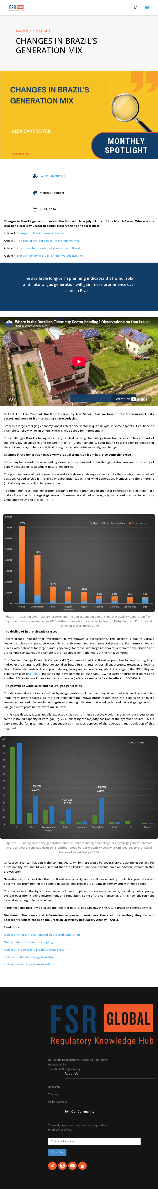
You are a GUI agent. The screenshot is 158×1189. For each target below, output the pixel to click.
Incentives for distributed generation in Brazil (48, 248)
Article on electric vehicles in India (27, 964)
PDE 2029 (33, 674)
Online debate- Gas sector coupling (28, 942)
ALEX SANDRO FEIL (53, 176)
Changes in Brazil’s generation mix (41, 233)
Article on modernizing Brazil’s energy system (35, 949)
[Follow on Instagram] (62, 1166)
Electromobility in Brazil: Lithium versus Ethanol (50, 255)
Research (54, 1087)
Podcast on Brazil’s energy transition (29, 957)
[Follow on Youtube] (72, 1166)
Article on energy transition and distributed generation (42, 934)
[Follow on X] (52, 1166)
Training (53, 1094)
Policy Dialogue (58, 1101)
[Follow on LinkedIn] (82, 1166)
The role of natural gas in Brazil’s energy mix (48, 241)
